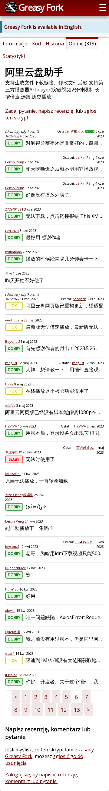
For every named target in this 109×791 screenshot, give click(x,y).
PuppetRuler (15, 568)
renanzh (12, 230)
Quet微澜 (12, 632)
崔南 (8, 273)
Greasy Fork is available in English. (43, 26)
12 (64, 709)
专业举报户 (13, 452)
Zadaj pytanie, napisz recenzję (39, 111)
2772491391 (14, 209)
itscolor (11, 674)
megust (11, 362)
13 (77, 709)
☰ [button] (103, 7)
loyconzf (12, 546)
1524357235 (84, 542)
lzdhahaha (13, 252)
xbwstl (10, 610)
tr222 (9, 384)
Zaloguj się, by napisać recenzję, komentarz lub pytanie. (41, 778)
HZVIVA (11, 426)
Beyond (11, 341)
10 (37, 709)
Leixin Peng (14, 162)
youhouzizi (14, 320)
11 (51, 709)
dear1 (10, 653)
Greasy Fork (40, 7)
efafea (10, 405)
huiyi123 (11, 589)
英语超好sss (85, 447)
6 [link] (76, 697)
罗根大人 (77, 131)
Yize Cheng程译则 (19, 494)
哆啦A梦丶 (13, 473)
